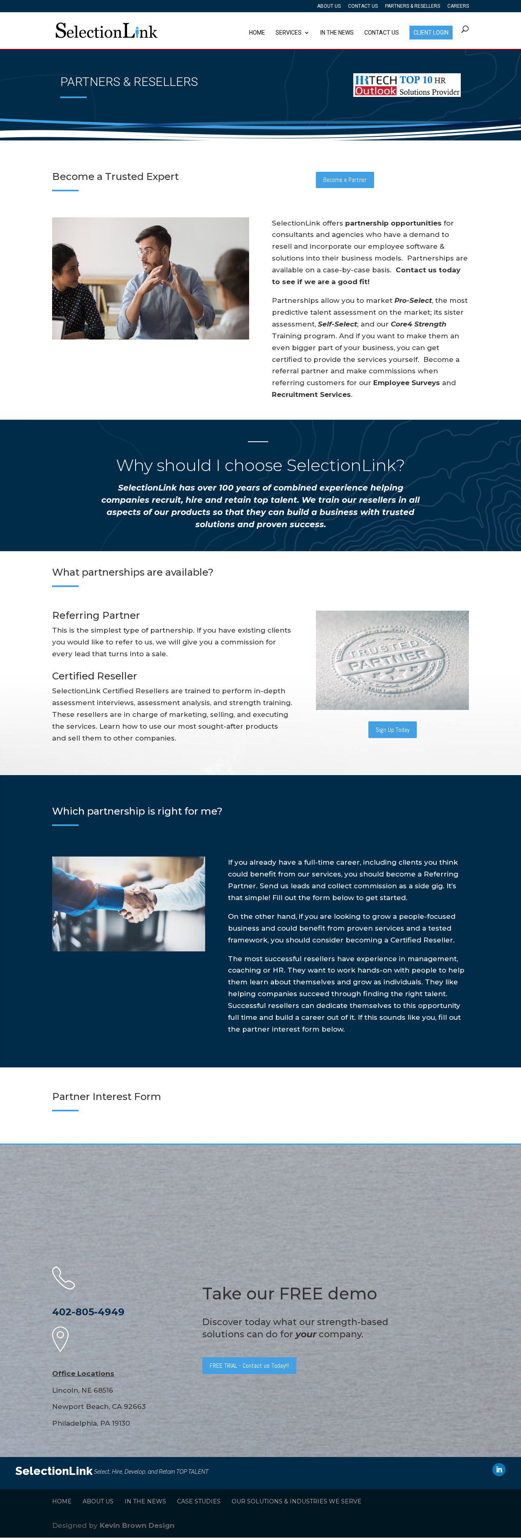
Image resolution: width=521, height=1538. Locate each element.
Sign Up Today (392, 729)
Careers (458, 6)
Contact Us (363, 6)
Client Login (431, 32)
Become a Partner (345, 179)
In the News (337, 33)
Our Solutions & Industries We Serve (296, 1501)
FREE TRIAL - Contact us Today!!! (249, 1365)
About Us (329, 6)
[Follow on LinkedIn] (499, 1469)
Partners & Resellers (412, 6)
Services (289, 33)
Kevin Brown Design (137, 1525)
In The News (145, 1501)
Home (257, 33)
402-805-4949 (88, 1312)
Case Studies (199, 1501)
